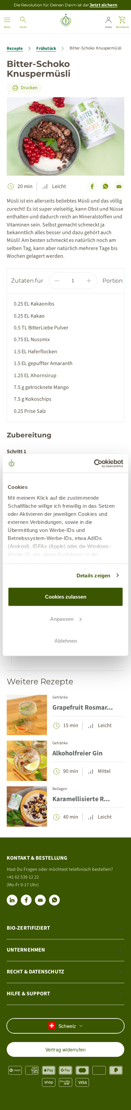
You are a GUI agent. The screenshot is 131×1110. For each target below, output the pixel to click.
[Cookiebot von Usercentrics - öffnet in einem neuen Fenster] (94, 463)
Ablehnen (65, 641)
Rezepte (15, 48)
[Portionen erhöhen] (89, 281)
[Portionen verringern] (57, 281)
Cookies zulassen (65, 597)
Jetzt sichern (104, 4)
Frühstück (46, 48)
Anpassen (62, 618)
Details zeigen (94, 575)
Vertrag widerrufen (65, 1049)
